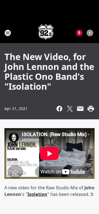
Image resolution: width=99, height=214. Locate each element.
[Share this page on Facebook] (59, 108)
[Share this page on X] (70, 108)
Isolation (37, 194)
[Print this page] (91, 108)
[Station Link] (46, 33)
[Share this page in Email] (80, 108)
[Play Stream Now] (90, 33)
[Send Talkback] (79, 33)
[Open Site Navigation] (7, 33)
